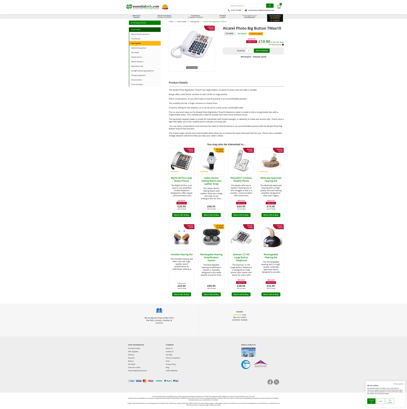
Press (168, 361)
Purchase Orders (134, 348)
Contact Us (170, 351)
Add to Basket (262, 50)
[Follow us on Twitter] (276, 384)
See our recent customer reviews (239, 318)
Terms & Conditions (173, 358)
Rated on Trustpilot (275, 18)
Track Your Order (134, 367)
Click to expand (191, 67)
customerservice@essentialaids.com (261, 10)
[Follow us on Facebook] (271, 384)
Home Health (181, 22)
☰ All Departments (138, 23)
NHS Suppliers (133, 351)
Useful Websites (171, 370)
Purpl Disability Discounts (137, 370)
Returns (131, 361)
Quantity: (241, 50)
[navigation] (145, 23)
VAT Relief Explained (275, 44)
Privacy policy (398, 384)
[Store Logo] (142, 7)
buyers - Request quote (253, 56)
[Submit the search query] (270, 5)
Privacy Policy (171, 364)
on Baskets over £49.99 (195, 16)
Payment (131, 358)
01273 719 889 (236, 10)
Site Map (169, 355)
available (222, 16)
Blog (167, 367)
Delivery (131, 355)
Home (171, 22)
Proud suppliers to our (249, 16)
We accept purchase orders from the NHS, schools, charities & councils (159, 320)
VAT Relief (131, 364)
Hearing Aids (194, 22)
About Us (169, 348)
